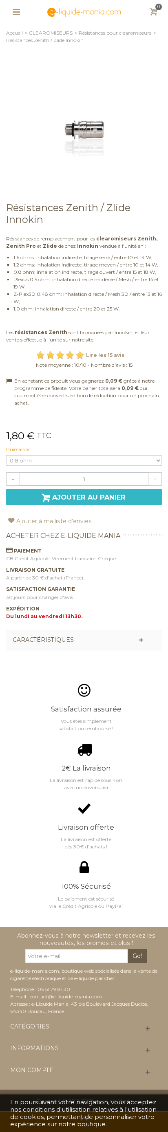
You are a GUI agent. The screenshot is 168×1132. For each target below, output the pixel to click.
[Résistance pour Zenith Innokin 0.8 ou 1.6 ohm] (84, 127)
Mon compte (31, 1070)
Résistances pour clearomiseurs (115, 33)
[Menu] (16, 12)
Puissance (18, 449)
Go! (137, 956)
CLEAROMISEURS (51, 33)
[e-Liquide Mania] (84, 12)
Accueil (14, 33)
